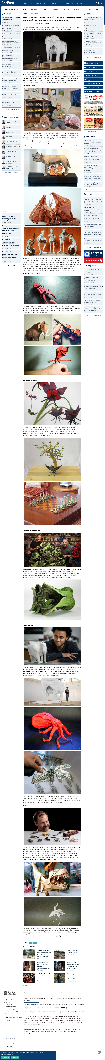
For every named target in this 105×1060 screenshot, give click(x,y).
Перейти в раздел (11, 172)
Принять (15, 1057)
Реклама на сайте (9, 999)
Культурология (33, 74)
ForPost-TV (64, 1004)
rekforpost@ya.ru (9, 1046)
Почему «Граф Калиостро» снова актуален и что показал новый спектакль (73, 966)
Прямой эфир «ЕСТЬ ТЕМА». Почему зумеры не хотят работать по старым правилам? (93, 278)
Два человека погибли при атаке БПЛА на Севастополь (93, 225)
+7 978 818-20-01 (9, 1043)
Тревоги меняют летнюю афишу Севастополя (72, 952)
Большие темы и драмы (93, 83)
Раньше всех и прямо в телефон (93, 79)
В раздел (11, 233)
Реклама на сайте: (9, 1038)
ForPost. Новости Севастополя (74, 1012)
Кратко (70, 1004)
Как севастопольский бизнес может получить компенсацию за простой (93, 294)
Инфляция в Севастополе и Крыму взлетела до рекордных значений (92, 142)
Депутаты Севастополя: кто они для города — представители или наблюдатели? (10, 198)
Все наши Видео (91, 67)
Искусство (77, 9)
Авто (81, 3)
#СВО (31, 3)
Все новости (44, 1004)
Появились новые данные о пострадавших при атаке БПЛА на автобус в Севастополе (93, 240)
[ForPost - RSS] (60, 1008)
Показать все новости (11, 109)
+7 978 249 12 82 (9, 1020)
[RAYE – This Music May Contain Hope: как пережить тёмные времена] (29, 978)
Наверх (100, 1052)
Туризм (60, 3)
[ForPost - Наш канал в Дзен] (67, 1008)
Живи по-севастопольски (94, 87)
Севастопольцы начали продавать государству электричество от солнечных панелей (92, 158)
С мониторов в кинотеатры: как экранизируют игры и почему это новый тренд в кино (74, 978)
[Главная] (8, 2)
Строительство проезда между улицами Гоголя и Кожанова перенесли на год (10, 27)
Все (24, 9)
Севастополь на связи (93, 63)
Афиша (67, 3)
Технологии (74, 3)
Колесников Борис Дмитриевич (11, 162)
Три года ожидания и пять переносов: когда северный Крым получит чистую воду (93, 150)
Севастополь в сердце (93, 75)
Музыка (66, 9)
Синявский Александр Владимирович (12, 131)
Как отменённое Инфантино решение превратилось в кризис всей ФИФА (93, 42)
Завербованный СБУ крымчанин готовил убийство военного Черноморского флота (11, 49)
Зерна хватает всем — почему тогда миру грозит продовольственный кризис (11, 19)
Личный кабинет (93, 9)
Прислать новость (11, 9)
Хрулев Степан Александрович (10, 136)
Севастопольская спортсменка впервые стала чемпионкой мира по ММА (11, 94)
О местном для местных (93, 71)
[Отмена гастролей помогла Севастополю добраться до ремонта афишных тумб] (29, 954)
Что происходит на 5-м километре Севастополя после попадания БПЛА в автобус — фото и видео (93, 176)
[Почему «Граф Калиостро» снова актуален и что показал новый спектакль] (59, 966)
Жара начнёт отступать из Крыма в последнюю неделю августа (11, 79)
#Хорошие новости (42, 3)
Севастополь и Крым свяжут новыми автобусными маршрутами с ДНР (10, 64)
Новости (25, 3)
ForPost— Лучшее (42, 1012)
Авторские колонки (54, 1004)
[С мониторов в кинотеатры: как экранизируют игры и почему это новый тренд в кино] (59, 978)
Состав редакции (78, 1004)
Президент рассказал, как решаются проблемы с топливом (11, 41)
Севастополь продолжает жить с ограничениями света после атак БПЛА (11, 35)
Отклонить (6, 1057)
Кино (44, 9)
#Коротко (53, 3)
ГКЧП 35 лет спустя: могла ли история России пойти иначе (92, 301)
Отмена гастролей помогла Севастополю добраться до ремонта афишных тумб (44, 954)
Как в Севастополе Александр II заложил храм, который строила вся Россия (93, 271)
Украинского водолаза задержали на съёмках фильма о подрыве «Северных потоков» (93, 35)
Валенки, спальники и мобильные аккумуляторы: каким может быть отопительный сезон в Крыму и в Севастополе (93, 200)
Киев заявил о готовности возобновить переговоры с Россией (91, 27)
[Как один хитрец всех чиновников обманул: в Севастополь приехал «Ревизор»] (29, 966)
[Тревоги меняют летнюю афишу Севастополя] (59, 954)
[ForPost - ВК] (62, 1008)
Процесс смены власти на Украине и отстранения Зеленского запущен (91, 50)
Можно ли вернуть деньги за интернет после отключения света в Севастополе (92, 308)
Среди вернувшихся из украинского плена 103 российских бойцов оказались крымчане (92, 168)
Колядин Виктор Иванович (13, 146)
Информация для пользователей (42, 995)
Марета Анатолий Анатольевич (10, 157)
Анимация (55, 9)
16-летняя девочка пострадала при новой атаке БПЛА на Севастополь (10, 102)
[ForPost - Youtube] (64, 1008)
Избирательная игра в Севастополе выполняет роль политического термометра (10, 224)
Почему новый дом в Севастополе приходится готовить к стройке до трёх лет (10, 86)
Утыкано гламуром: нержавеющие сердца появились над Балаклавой (11, 211)
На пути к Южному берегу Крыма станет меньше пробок (93, 183)
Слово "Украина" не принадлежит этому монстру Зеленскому (9, 185)
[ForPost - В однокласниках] (66, 1008)
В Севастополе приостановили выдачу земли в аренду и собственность (10, 72)
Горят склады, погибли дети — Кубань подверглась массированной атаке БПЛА (10, 56)
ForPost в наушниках (93, 91)
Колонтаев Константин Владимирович (12, 167)
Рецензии (34, 9)
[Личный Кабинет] (97, 3)
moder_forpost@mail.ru (15, 1017)
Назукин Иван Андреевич (13, 141)
